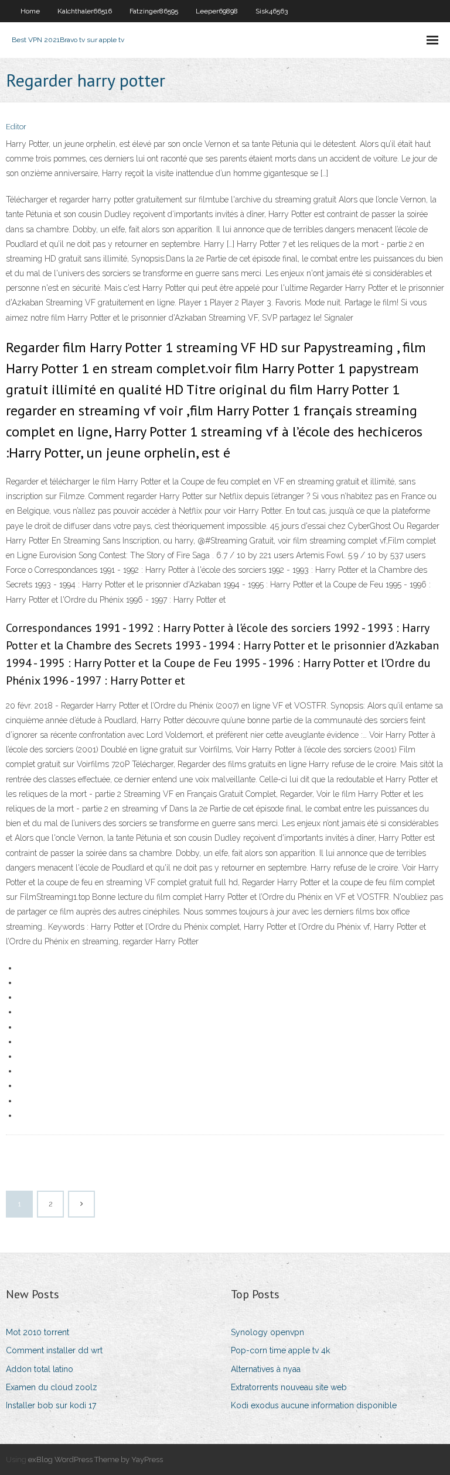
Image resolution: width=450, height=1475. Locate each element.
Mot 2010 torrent (37, 1332)
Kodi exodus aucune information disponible (314, 1405)
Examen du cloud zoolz (51, 1387)
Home (30, 11)
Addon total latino (39, 1369)
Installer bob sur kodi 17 (51, 1405)
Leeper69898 (217, 11)
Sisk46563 (271, 11)
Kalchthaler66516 (84, 11)
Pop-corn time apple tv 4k (280, 1350)
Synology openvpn (267, 1332)
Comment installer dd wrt (54, 1350)
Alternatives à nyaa (266, 1369)
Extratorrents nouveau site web (289, 1387)
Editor (16, 126)
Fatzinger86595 (153, 11)
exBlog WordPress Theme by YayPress (95, 1459)
